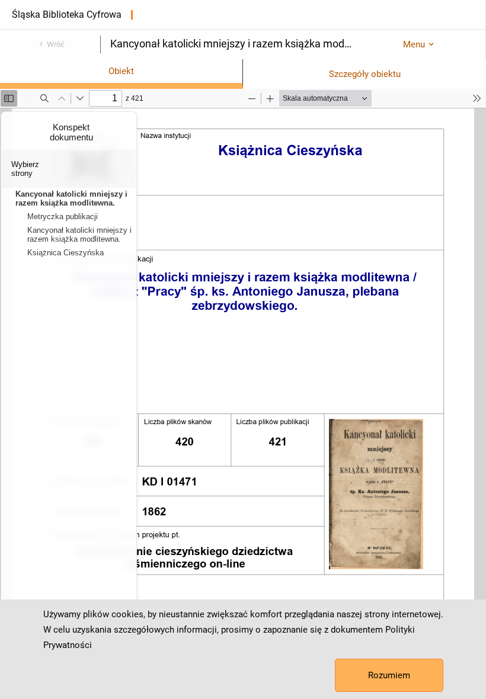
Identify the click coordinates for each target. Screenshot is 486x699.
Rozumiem (389, 675)
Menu (414, 44)
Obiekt (121, 71)
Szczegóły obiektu (365, 74)
